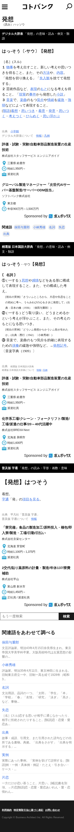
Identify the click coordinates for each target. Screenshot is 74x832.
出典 (6, 233)
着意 (41, 111)
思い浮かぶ (51, 116)
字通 (5, 499)
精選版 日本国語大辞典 (17, 246)
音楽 (9, 100)
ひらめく (32, 116)
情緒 (50, 100)
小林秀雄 (39, 227)
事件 (32, 94)
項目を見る (30, 499)
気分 (40, 100)
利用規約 (7, 810)
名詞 (52, 227)
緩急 (60, 100)
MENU (4, 7)
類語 (6, 111)
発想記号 (60, 345)
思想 (25, 280)
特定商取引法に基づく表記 (28, 810)
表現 (33, 89)
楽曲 (23, 100)
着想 (14, 111)
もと (43, 89)
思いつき (28, 111)
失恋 (62, 227)
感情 (35, 280)
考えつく (15, 116)
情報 (39, 135)
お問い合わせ (52, 810)
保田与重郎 (22, 227)
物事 (9, 67)
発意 (52, 111)
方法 (46, 73)
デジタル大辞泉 (12, 33)
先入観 (44, 78)
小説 (60, 94)
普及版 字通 (10, 468)
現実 (22, 94)
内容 (60, 73)
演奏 (15, 345)
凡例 (47, 135)
